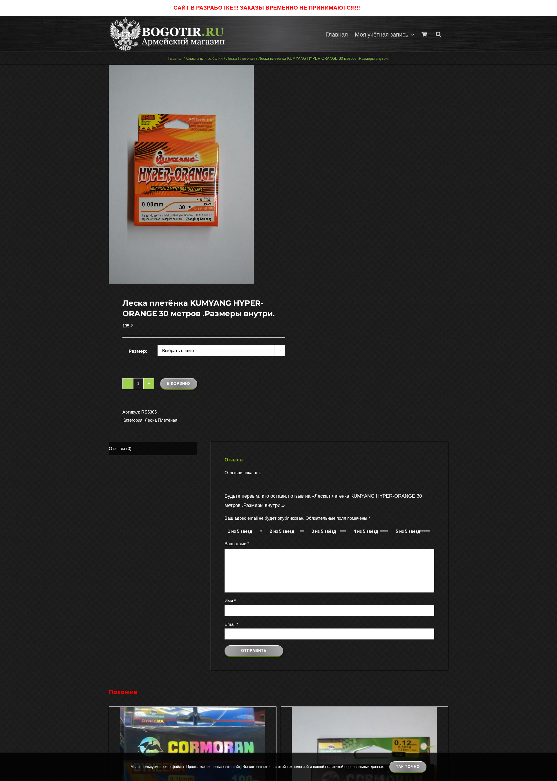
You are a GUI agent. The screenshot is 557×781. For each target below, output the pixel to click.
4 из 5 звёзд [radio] (366, 531)
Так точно (408, 766)
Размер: (138, 351)
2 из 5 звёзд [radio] (282, 531)
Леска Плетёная (161, 420)
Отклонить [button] (372, 8)
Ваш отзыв (237, 543)
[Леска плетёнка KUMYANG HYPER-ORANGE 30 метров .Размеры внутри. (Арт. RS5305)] (190, 174)
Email (231, 624)
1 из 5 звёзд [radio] (240, 531)
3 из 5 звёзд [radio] (324, 531)
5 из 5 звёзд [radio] (408, 531)
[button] (438, 34)
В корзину (179, 383)
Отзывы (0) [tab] (120, 448)
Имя (230, 600)
